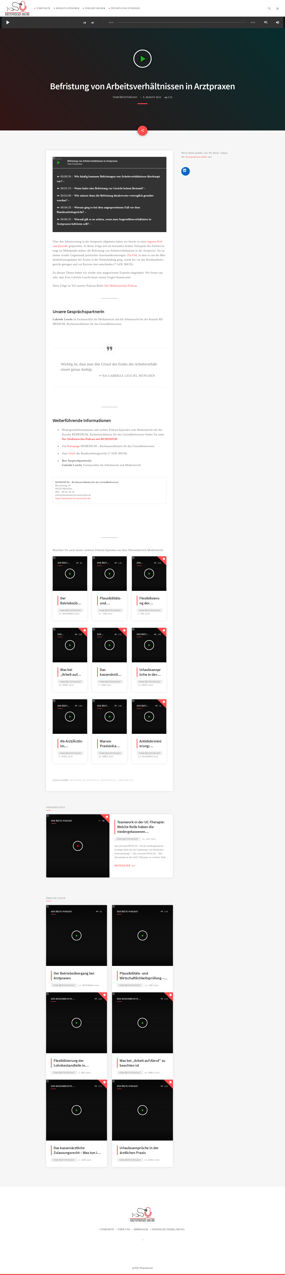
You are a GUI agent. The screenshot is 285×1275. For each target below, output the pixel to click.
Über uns (124, 1229)
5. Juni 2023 (104, 685)
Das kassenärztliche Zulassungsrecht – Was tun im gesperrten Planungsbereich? (77, 1153)
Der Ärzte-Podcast (63, 563)
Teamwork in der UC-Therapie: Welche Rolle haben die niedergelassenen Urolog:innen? (140, 829)
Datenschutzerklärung (168, 1229)
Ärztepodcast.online (196, 157)
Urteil (72, 453)
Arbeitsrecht (125, 780)
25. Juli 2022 (149, 839)
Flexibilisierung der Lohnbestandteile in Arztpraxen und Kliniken (72, 1065)
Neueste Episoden (67, 8)
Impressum (141, 1229)
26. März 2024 (66, 685)
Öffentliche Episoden (125, 8)
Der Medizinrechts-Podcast (120, 285)
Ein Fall (132, 255)
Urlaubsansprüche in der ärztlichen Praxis (150, 676)
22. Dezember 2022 (148, 756)
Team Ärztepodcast (125, 97)
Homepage (73, 446)
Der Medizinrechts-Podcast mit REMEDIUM (89, 439)
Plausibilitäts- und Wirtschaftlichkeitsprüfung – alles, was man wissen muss (142, 978)
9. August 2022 (152, 97)
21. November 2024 (69, 613)
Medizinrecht (108, 780)
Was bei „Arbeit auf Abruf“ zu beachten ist (70, 676)
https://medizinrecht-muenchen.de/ (73, 498)
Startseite (43, 8)
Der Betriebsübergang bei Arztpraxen (70, 605)
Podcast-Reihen (95, 8)
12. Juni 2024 (105, 613)
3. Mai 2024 (144, 613)
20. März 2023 (105, 756)
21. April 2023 (145, 685)
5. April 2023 (66, 756)
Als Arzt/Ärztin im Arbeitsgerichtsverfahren (71, 748)
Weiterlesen (124, 865)
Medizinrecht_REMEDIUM (84, 780)
